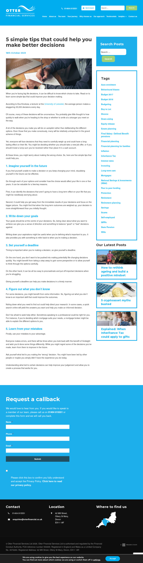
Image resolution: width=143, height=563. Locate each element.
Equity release (108, 123)
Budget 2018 (107, 99)
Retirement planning (111, 202)
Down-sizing (107, 118)
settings (96, 560)
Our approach (99, 16)
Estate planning (108, 128)
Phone (9, 433)
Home (44, 16)
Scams (104, 212)
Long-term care (108, 170)
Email (9, 445)
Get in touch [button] (90, 8)
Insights (121, 16)
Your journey (72, 16)
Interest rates (107, 160)
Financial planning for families (115, 146)
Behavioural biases (110, 89)
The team (61, 16)
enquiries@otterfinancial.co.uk (27, 519)
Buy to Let (106, 109)
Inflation (105, 151)
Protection (106, 192)
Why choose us (85, 16)
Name (9, 422)
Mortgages (106, 175)
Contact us (132, 16)
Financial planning (110, 141)
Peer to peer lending (110, 188)
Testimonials (111, 16)
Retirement (106, 197)
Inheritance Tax (108, 155)
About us (52, 16)
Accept (113, 558)
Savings (105, 207)
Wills (103, 232)
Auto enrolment (108, 84)
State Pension (107, 227)
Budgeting (106, 104)
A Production (128, 545)
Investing (105, 165)
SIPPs (104, 222)
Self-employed (108, 217)
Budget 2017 (107, 94)
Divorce (104, 114)
